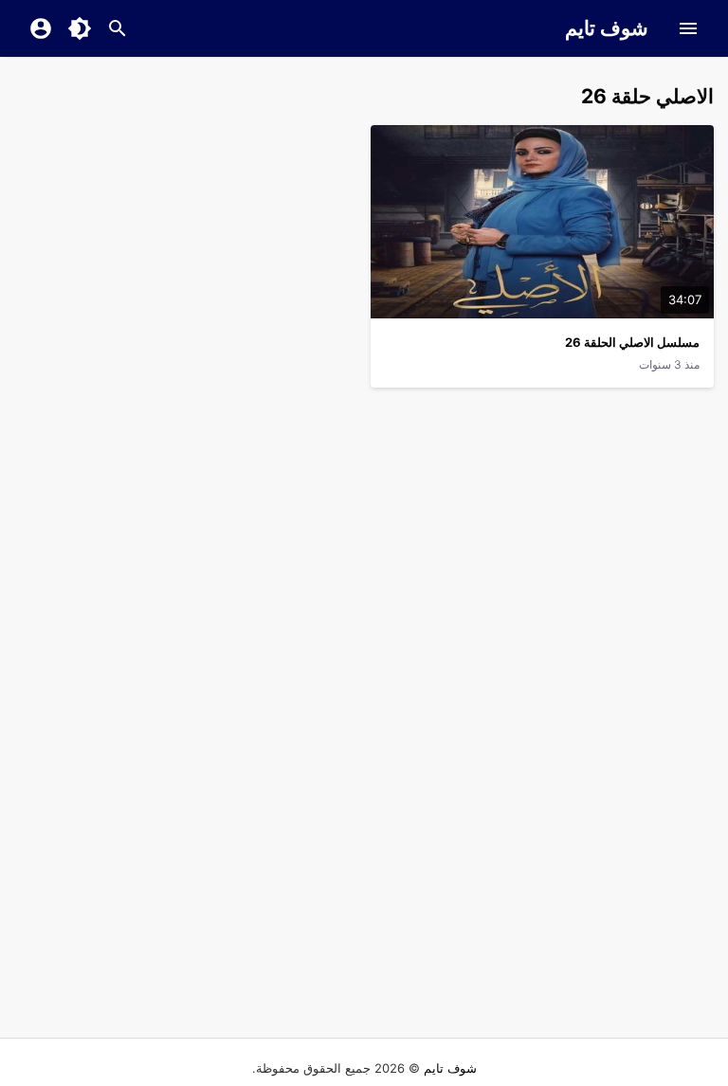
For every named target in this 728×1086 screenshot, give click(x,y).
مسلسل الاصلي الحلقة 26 (632, 342)
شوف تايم (606, 28)
